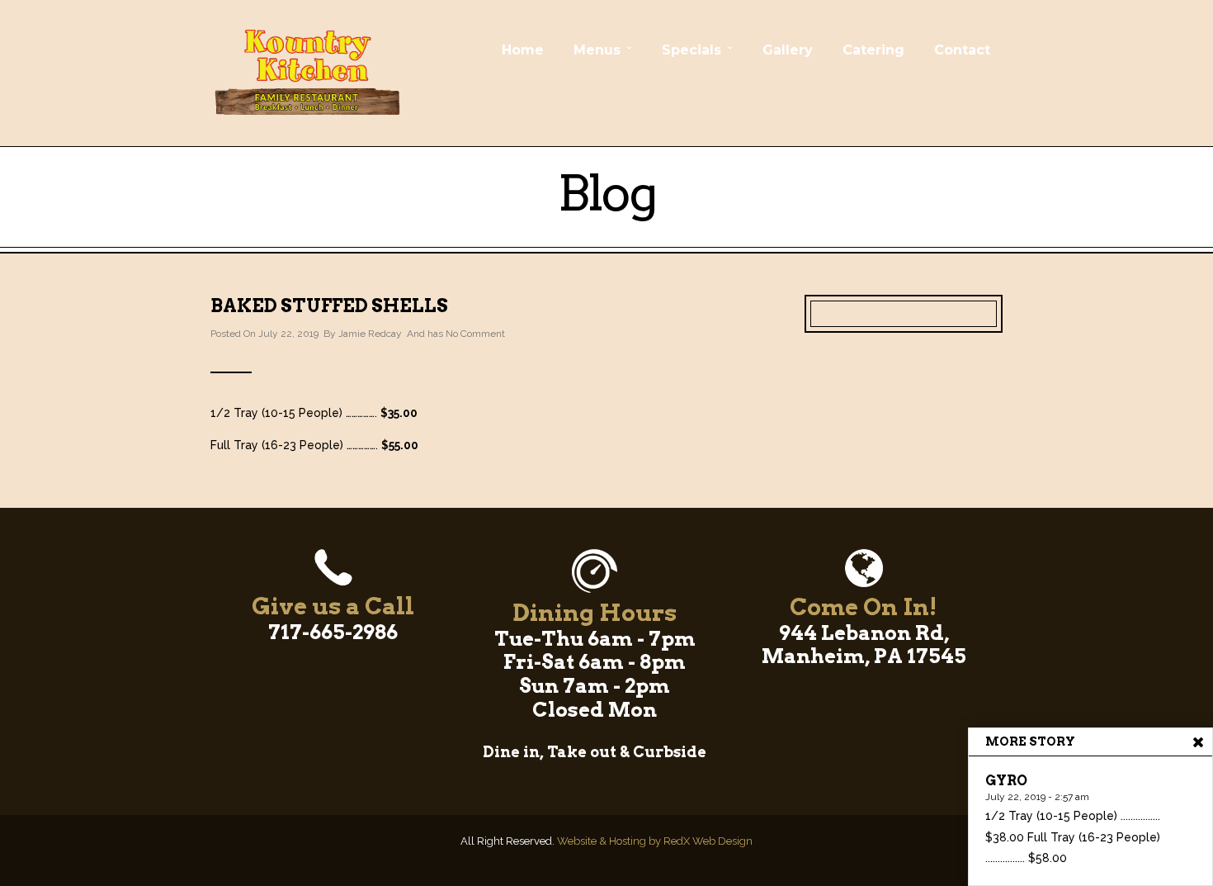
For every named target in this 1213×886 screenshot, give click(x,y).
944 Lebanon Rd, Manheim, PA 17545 (864, 645)
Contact (962, 50)
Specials (691, 50)
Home (523, 50)
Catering (873, 50)
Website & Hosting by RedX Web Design (655, 841)
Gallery (787, 50)
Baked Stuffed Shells (329, 305)
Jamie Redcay (370, 333)
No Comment (475, 333)
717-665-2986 (333, 632)
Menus (597, 50)
